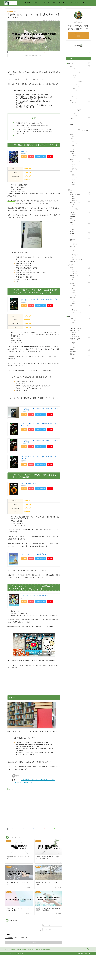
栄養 (75, 70)
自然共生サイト (75, 290)
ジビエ (78, 110)
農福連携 (74, 155)
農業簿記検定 (79, 351)
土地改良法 (74, 243)
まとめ (17, 135)
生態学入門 (24, 151)
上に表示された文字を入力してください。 (16, 937)
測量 (73, 229)
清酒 (73, 136)
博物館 (73, 184)
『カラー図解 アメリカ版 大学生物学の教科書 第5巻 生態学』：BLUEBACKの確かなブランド (32, 126)
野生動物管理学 (77, 104)
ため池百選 (74, 255)
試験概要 (74, 320)
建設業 (73, 357)
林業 (79, 100)
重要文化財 (74, 249)
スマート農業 (76, 86)
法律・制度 (74, 96)
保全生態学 (74, 271)
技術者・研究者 (79, 261)
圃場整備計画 (75, 196)
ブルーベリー (76, 77)
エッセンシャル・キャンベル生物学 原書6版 (33, 554)
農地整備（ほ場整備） (80, 194)
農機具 (75, 83)
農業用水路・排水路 (79, 202)
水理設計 (75, 208)
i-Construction (79, 227)
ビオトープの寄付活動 (76, 312)
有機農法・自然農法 (78, 81)
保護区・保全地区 (76, 292)
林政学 (73, 113)
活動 (73, 299)
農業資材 (75, 84)
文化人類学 (76, 143)
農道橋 (79, 222)
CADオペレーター (80, 349)
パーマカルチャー (77, 94)
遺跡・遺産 (80, 246)
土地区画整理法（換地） (77, 244)
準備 (73, 277)
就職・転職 (79, 354)
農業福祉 (79, 151)
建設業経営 (79, 239)
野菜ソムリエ (80, 353)
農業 (80, 66)
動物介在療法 (75, 157)
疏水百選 (74, 257)
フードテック (76, 73)
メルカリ (50, 156)
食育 (73, 153)
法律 (79, 240)
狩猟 (76, 107)
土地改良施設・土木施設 (77, 259)
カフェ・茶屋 (75, 177)
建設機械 (79, 231)
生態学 (80, 267)
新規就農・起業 (75, 166)
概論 (80, 192)
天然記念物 (74, 285)
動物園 (73, 303)
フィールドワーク (80, 275)
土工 (75, 324)
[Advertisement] (34, 65)
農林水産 (28, 2)
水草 (73, 309)
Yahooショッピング (40, 156)
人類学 (73, 141)
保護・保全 (79, 297)
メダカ (73, 307)
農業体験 (74, 175)
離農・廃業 (74, 168)
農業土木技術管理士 (79, 338)
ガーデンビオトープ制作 (77, 310)
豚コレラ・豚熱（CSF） (79, 129)
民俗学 (79, 138)
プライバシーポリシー (10, 953)
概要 (73, 235)
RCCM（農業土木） (79, 336)
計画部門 (74, 347)
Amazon (24, 156)
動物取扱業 (74, 358)
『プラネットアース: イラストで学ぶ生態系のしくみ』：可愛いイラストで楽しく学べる (35, 132)
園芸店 (73, 182)
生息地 (73, 293)
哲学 (73, 149)
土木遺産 (74, 252)
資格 (54, 2)
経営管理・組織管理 (76, 161)
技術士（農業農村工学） (79, 328)
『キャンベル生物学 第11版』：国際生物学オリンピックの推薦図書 (34, 129)
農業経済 (80, 159)
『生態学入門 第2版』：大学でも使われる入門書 (29, 123)
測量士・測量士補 (79, 330)
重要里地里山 (75, 288)
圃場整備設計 (75, 198)
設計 (73, 206)
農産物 (73, 68)
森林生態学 (74, 273)
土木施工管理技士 (80, 318)
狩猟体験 (79, 109)
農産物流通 (74, 164)
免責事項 (19, 953)
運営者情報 (74, 2)
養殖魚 (75, 122)
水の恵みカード (75, 186)
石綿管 (73, 237)
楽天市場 (31, 156)
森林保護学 (74, 102)
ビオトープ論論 (75, 345)
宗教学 (73, 145)
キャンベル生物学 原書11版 (29, 483)
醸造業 (79, 134)
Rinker (25, 153)
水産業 (79, 118)
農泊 (73, 174)
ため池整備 (79, 216)
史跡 (73, 250)
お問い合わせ (63, 2)
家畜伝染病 (74, 127)
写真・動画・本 (75, 295)
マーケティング (75, 163)
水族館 (73, 301)
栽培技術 (74, 75)
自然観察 (80, 283)
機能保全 (74, 214)
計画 (73, 204)
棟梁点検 (74, 224)
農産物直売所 (75, 180)
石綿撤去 (80, 233)
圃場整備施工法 (75, 200)
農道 (79, 218)
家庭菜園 (75, 90)
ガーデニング (76, 92)
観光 (80, 172)
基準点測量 (74, 332)
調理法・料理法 (77, 72)
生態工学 (46, 2)
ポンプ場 (80, 212)
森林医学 (75, 115)
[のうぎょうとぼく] (10, 4)
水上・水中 (74, 281)
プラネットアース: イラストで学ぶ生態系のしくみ (35, 595)
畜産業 (80, 124)
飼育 (80, 305)
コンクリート (76, 326)
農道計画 (74, 220)
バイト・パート (75, 169)
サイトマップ (86, 2)
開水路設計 (76, 209)
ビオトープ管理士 (80, 339)
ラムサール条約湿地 (76, 287)
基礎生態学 (10, 11)
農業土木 (37, 2)
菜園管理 (74, 88)
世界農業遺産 (75, 254)
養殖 (73, 120)
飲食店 (73, 179)
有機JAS (75, 98)
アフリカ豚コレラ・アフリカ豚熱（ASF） (81, 131)
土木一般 (74, 322)
